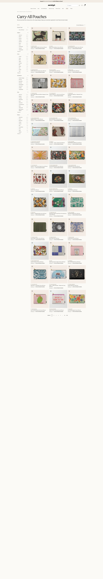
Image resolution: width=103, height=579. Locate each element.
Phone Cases (58, 8)
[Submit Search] (67, 5)
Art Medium (19, 75)
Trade (71, 8)
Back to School (33, 8)
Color (18, 54)
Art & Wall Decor (44, 8)
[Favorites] (82, 5)
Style (18, 92)
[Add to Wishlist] (32, 28)
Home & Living (51, 8)
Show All (18, 51)
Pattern (18, 114)
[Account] (79, 5)
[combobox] (72, 5)
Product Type (19, 27)
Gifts (63, 8)
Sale (67, 8)
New (38, 8)
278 (64, 315)
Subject (18, 32)
